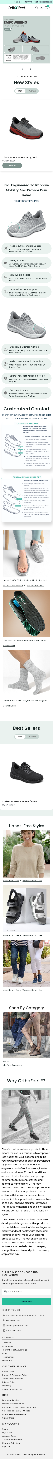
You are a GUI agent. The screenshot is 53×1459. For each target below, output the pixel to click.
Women (32, 91)
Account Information (12, 1439)
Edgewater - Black (12, 801)
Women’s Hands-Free (32, 880)
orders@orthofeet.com (17, 1325)
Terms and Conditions (12, 1378)
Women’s (17, 1065)
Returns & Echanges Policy (15, 1375)
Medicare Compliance (13, 1403)
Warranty (6, 1385)
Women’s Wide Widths (13, 585)
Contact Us (7, 1346)
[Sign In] (41, 7)
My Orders (7, 1432)
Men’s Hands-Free (11, 880)
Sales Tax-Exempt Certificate (16, 1410)
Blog (4, 1353)
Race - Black (9, 157)
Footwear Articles (10, 1400)
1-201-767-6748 (13, 1330)
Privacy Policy (8, 1382)
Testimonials (8, 1357)
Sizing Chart (8, 1417)
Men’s (6, 1065)
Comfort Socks (9, 706)
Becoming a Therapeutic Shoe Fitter (19, 1407)
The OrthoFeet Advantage (14, 1349)
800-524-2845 (13, 1320)
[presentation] (22, 69)
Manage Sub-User (11, 1443)
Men (20, 91)
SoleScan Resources (12, 1389)
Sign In (5, 1429)
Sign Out (6, 1446)
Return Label (8, 1371)
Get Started (7, 1360)
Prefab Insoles (9, 645)
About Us (6, 1342)
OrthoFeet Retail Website (14, 1414)
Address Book (9, 1436)
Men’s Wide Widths (35, 585)
